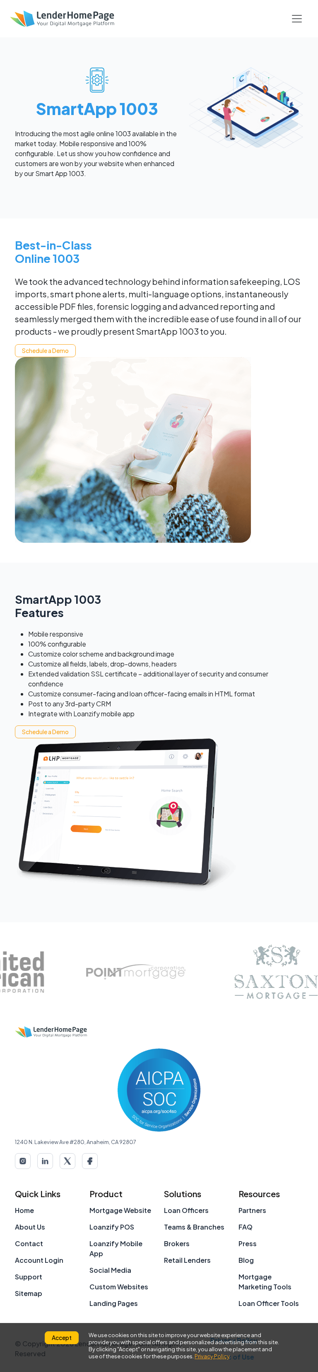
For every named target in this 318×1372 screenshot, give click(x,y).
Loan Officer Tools (268, 1303)
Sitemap (28, 1293)
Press (247, 1243)
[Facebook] (90, 1161)
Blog (246, 1260)
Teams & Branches (194, 1227)
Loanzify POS (111, 1227)
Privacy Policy (212, 1356)
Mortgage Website (120, 1210)
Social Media (110, 1270)
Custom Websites (118, 1286)
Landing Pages (113, 1303)
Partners (252, 1210)
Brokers (177, 1243)
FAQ (245, 1227)
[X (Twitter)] (67, 1161)
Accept (62, 1337)
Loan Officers (186, 1210)
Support (28, 1276)
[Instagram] (23, 1161)
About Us (30, 1227)
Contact (29, 1243)
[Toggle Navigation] (297, 19)
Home (24, 1210)
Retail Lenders (187, 1260)
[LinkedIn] (45, 1161)
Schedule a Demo (45, 350)
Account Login (39, 1260)
